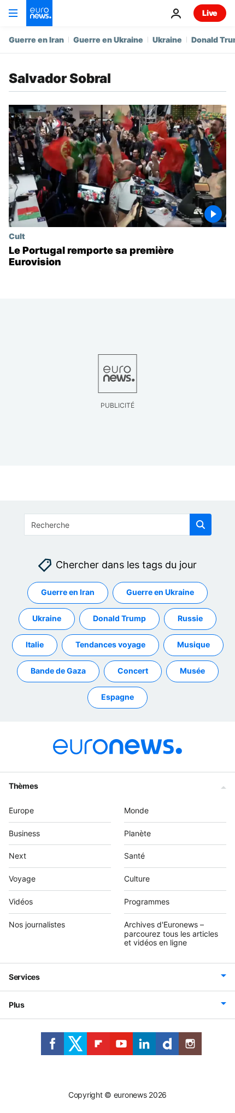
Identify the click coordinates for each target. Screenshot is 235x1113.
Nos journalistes (37, 924)
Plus (17, 1004)
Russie (190, 618)
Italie (35, 644)
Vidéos (21, 901)
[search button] (201, 524)
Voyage (22, 878)
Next (17, 855)
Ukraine (167, 39)
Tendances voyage (110, 644)
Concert (133, 670)
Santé (134, 855)
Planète (137, 832)
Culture (137, 878)
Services (24, 976)
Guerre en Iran (36, 39)
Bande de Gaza (58, 670)
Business (24, 832)
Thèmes (23, 785)
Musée (192, 670)
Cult (17, 235)
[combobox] (118, 524)
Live (210, 12)
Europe (21, 810)
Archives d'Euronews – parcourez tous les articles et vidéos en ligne (171, 934)
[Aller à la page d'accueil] (39, 13)
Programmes (146, 901)
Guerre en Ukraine (108, 39)
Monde (136, 810)
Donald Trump (119, 618)
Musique (193, 644)
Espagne (117, 696)
